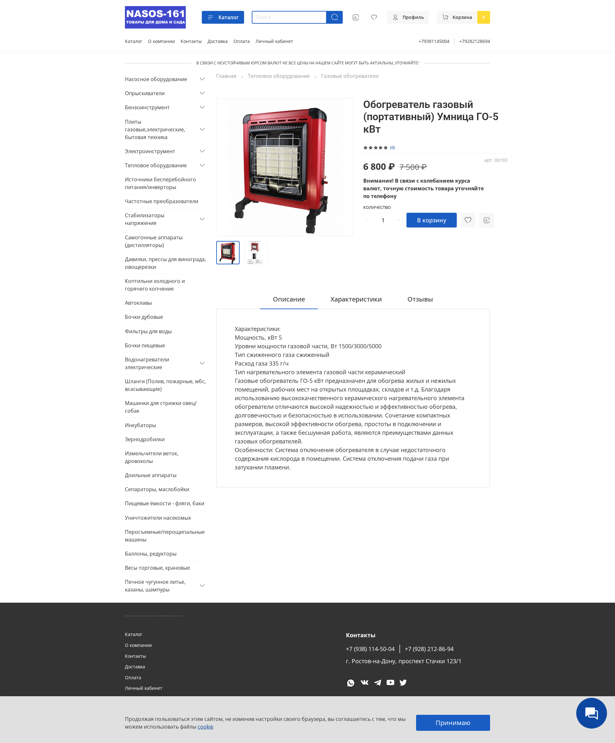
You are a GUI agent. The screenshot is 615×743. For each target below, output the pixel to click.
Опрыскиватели (145, 93)
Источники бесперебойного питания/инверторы (160, 183)
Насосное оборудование (156, 79)
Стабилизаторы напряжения (144, 219)
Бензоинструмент (147, 107)
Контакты (191, 41)
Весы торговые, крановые (157, 567)
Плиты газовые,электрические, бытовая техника (155, 129)
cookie (205, 726)
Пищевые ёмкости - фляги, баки (164, 503)
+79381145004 (434, 41)
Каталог (228, 17)
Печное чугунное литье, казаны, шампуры (155, 585)
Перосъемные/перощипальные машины (165, 535)
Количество (377, 207)
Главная (226, 75)
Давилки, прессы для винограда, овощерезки (165, 263)
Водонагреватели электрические (147, 363)
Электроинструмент (150, 151)
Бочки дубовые (144, 316)
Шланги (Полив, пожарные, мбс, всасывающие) (165, 385)
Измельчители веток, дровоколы (151, 457)
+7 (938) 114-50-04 (370, 649)
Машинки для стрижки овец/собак (161, 407)
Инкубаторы (140, 425)
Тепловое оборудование (279, 75)
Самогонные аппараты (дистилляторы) (154, 241)
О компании (161, 41)
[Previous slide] (226, 167)
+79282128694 (474, 41)
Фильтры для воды (148, 331)
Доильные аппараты (150, 475)
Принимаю (453, 722)
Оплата (242, 41)
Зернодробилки (145, 439)
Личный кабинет (274, 41)
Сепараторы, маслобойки (157, 489)
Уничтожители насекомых (158, 517)
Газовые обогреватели (350, 75)
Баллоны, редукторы (150, 553)
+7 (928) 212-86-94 (429, 649)
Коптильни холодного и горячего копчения (155, 284)
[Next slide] (342, 167)
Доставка (218, 41)
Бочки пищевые (145, 345)
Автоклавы (138, 302)
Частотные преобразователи (161, 201)
